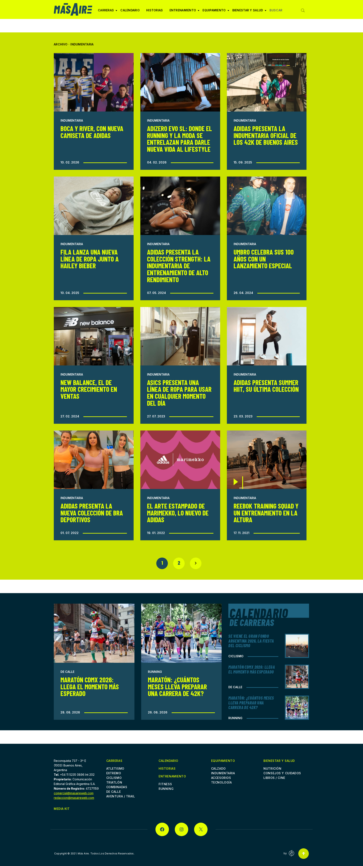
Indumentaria (71, 120)
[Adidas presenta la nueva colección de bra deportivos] (94, 459)
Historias (154, 10)
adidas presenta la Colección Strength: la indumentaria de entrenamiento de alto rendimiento (178, 266)
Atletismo (115, 768)
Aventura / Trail (120, 796)
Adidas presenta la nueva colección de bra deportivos (91, 513)
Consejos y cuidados (282, 773)
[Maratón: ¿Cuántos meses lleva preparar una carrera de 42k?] (181, 633)
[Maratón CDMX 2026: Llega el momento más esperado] (94, 633)
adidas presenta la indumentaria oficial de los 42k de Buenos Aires (266, 135)
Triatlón (114, 782)
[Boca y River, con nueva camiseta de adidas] (94, 82)
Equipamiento (214, 11)
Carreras (106, 11)
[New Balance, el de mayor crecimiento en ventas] (94, 336)
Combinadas (116, 787)
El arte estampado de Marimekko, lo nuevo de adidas (178, 513)
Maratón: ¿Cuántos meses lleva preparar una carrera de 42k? (177, 686)
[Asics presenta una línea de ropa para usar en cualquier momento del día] (180, 336)
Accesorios (221, 778)
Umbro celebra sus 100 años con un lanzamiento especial (264, 259)
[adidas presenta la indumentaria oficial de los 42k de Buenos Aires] (267, 82)
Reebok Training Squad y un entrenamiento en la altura (266, 513)
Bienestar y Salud (247, 11)
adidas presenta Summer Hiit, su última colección (266, 385)
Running (155, 671)
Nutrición (272, 768)
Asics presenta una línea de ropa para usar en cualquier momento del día (179, 392)
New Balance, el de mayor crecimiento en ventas (88, 389)
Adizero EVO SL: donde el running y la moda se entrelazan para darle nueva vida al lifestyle (179, 138)
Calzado (218, 768)
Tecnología (221, 782)
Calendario (130, 10)
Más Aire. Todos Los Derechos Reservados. (106, 853)
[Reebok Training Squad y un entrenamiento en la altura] (267, 459)
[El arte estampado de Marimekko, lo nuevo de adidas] (180, 459)
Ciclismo (235, 656)
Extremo (113, 773)
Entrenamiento (183, 11)
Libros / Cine (274, 778)
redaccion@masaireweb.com (74, 798)
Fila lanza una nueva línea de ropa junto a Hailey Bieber (89, 259)
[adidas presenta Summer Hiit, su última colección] (267, 336)
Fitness (165, 784)
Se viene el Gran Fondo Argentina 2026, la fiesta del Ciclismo (251, 640)
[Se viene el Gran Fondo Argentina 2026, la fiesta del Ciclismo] (297, 646)
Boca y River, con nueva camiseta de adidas (91, 131)
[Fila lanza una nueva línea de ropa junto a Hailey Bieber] (94, 206)
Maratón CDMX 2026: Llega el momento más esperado (89, 686)
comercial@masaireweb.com (73, 793)
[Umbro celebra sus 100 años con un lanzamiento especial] (267, 206)
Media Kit (62, 808)
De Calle (67, 671)
